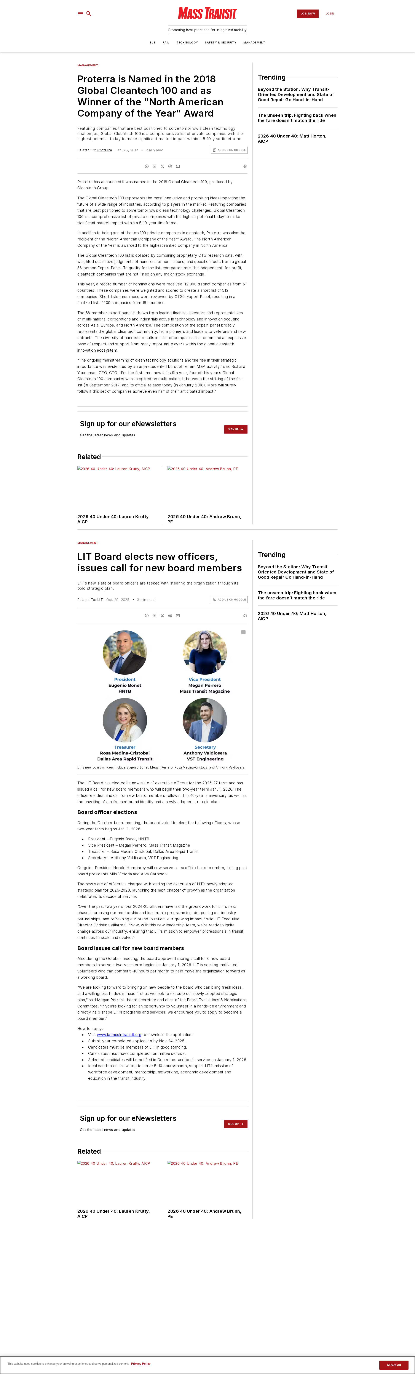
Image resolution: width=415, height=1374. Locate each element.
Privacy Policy (140, 1363)
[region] (207, 1365)
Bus (153, 42)
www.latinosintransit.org (119, 1034)
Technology (187, 42)
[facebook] (147, 166)
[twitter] (162, 166)
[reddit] (170, 166)
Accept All (394, 1365)
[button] (80, 13)
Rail (166, 42)
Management (254, 42)
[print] (245, 166)
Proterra (104, 150)
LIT (100, 599)
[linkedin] (154, 166)
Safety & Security (220, 42)
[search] (89, 13)
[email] (178, 166)
